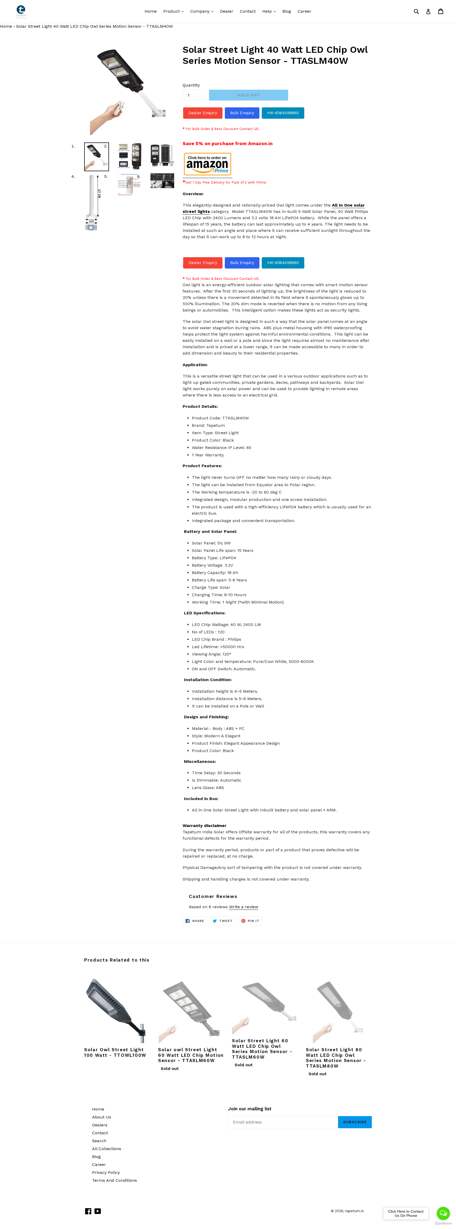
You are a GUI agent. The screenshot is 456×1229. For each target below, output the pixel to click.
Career (304, 11)
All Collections (106, 1148)
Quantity (191, 85)
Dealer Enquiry (202, 113)
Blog (286, 11)
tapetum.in (354, 1211)
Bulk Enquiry (242, 113)
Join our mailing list (250, 1108)
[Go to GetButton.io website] (443, 1223)
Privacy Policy (106, 1172)
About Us (101, 1117)
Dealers (99, 1124)
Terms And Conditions (114, 1180)
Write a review (243, 906)
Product (174, 11)
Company (203, 11)
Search (99, 1140)
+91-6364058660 (283, 113)
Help (270, 11)
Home (151, 11)
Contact (248, 11)
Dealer (226, 11)
